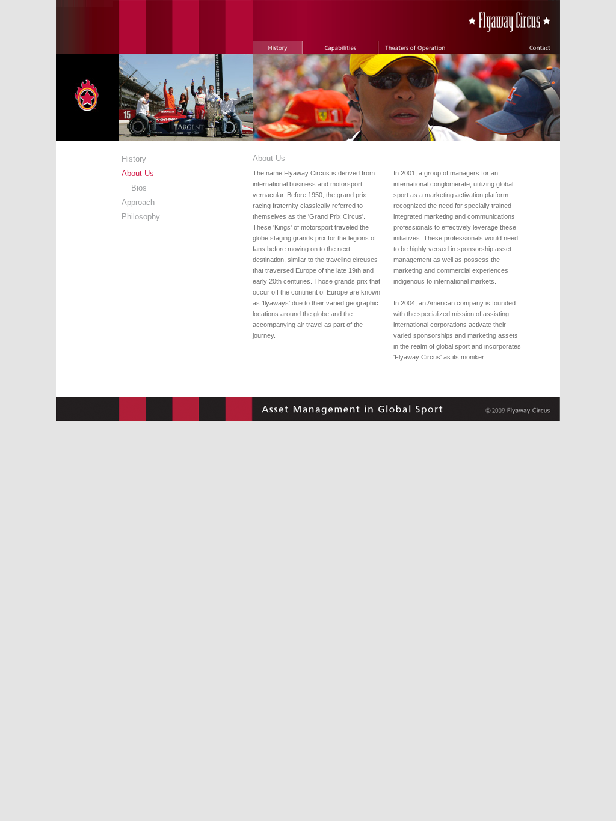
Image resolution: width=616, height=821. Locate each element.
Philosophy (141, 216)
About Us (138, 173)
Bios (139, 187)
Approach (138, 202)
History (134, 158)
